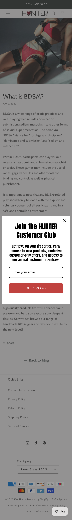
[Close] (65, 220)
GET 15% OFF (36, 288)
